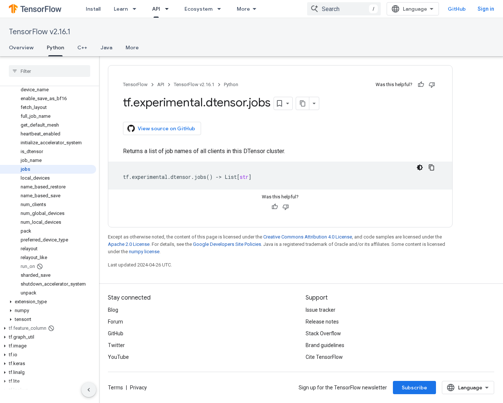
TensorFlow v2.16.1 (39, 31)
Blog (113, 310)
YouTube (118, 357)
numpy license (144, 251)
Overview (21, 47)
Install (93, 9)
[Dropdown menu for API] (169, 9)
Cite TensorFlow (324, 357)
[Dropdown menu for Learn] (136, 9)
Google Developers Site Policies (227, 244)
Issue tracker (320, 310)
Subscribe (414, 387)
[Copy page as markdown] (302, 103)
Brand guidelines (325, 345)
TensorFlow (135, 84)
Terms (115, 387)
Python (55, 47)
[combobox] (344, 8)
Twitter (116, 345)
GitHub (457, 9)
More (243, 9)
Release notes (322, 322)
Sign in (486, 9)
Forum (115, 322)
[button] (48, 301)
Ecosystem (198, 9)
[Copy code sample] (431, 167)
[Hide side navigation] (88, 389)
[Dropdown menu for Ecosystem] (221, 9)
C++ (82, 47)
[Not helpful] (431, 84)
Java (106, 47)
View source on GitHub (166, 128)
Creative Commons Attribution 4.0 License (307, 237)
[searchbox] (49, 71)
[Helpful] (420, 84)
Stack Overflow (323, 333)
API (156, 9)
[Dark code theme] (420, 167)
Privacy (138, 387)
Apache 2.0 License (129, 244)
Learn (121, 9)
